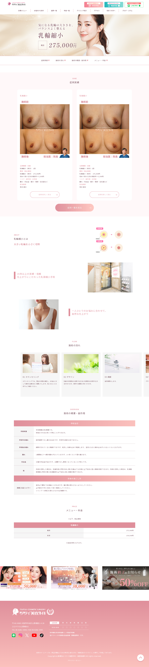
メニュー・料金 (100, 60)
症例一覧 (54, 11)
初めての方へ (111, 11)
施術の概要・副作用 (79, 60)
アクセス (96, 11)
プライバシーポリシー (75, 660)
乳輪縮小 (74, 525)
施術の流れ (60, 60)
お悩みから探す (39, 11)
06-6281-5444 (21, 630)
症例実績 (44, 60)
